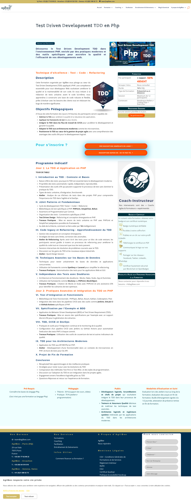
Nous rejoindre (104, 443)
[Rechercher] (188, 7)
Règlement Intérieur (108, 463)
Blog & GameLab (163, 7)
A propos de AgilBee (177, 7)
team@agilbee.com (108, 1)
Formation (107, 7)
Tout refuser (29, 496)
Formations (59, 438)
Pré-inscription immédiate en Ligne (115, 146)
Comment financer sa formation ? (70, 458)
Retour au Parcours (45, 43)
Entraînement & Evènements (144, 7)
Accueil (99, 7)
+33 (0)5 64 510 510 (70, 1)
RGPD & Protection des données (13, 490)
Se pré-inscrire (136, 115)
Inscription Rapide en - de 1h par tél (115, 153)
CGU (28, 490)
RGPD (102, 466)
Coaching (118, 7)
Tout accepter (11, 496)
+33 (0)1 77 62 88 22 (49, 1)
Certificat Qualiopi (107, 472)
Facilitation (129, 7)
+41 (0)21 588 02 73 (90, 1)
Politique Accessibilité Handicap (113, 475)
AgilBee (101, 440)
